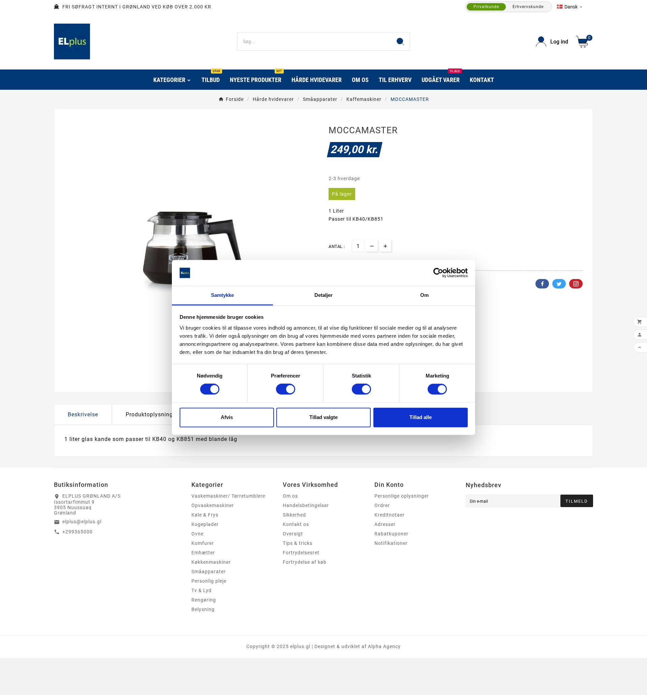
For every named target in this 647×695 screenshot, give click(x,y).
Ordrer (382, 505)
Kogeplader (205, 524)
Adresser (385, 524)
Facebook (542, 283)
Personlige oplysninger (401, 496)
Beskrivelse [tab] (83, 414)
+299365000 (77, 531)
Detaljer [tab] (323, 295)
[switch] (285, 389)
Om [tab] (424, 295)
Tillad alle (420, 417)
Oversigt (293, 533)
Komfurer (202, 543)
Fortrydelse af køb (305, 562)
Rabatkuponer (391, 533)
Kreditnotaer (389, 515)
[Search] (400, 41)
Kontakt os (296, 524)
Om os (290, 496)
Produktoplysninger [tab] (152, 414)
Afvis (227, 417)
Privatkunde (486, 6)
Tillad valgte (323, 417)
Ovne (197, 533)
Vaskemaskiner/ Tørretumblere (228, 496)
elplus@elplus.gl (81, 521)
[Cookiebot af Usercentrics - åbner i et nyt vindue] (438, 273)
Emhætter (203, 552)
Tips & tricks (297, 543)
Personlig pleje (208, 581)
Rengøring (203, 600)
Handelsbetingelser (306, 505)
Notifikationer (391, 543)
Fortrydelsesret (301, 552)
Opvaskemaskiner (212, 505)
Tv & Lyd (201, 590)
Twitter (559, 283)
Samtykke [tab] (222, 295)
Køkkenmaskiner (211, 562)
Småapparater (208, 571)
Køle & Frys (204, 515)
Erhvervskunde (528, 6)
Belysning (203, 609)
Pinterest (576, 283)
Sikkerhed (294, 515)
